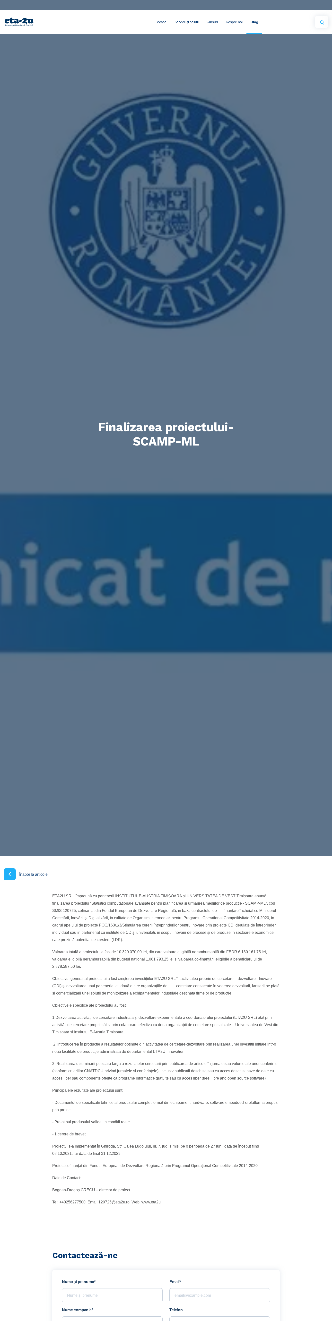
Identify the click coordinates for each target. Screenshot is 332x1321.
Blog (254, 22)
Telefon (176, 1310)
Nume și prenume (78, 1282)
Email (174, 1282)
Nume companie (77, 1310)
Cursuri (212, 22)
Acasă (161, 22)
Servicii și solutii (187, 22)
